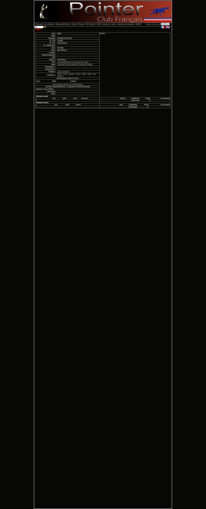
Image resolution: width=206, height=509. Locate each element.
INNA (89, 74)
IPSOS (78, 74)
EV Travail (90, 24)
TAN (99, 24)
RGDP (138, 24)
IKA (94, 74)
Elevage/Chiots (63, 24)
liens (113, 24)
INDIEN (71, 74)
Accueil (39, 24)
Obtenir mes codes (153, 24)
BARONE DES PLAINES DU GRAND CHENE (74, 64)
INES (84, 74)
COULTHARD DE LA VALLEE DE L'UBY (73, 62)
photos (106, 24)
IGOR (59, 74)
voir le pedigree (63, 72)
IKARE (60, 76)
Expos (81, 24)
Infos (74, 24)
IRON (65, 74)
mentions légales (126, 24)
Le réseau (49, 24)
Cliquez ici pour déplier (45, 89)
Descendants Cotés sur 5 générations (68, 84)
